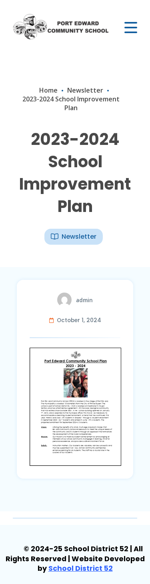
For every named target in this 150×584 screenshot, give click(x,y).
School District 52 (80, 568)
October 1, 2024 (79, 320)
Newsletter (85, 90)
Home (48, 90)
